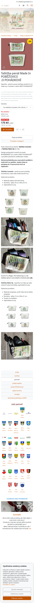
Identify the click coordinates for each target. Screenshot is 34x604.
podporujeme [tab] (17, 383)
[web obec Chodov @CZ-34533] (10, 471)
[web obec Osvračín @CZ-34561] (22, 471)
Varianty (4, 104)
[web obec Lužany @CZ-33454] (16, 484)
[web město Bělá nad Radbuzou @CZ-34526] (16, 423)
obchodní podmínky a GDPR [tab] (17, 398)
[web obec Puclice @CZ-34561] (16, 471)
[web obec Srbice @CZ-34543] (22, 456)
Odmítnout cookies (17, 594)
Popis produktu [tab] (17, 137)
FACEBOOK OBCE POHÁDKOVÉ (17, 499)
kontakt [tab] (17, 394)
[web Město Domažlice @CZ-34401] (10, 423)
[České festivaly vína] (10, 413)
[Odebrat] (17, 129)
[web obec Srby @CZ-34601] (28, 456)
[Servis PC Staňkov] (28, 413)
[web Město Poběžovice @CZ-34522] (10, 456)
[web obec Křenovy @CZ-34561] (16, 456)
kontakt (17, 514)
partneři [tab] (17, 380)
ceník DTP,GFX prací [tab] (17, 387)
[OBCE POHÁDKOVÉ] (5, 5)
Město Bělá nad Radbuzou (16, 430)
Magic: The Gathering (16, 276)
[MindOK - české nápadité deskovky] (16, 438)
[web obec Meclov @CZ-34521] (16, 443)
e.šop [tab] (17, 372)
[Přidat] (23, 129)
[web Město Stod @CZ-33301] (28, 423)
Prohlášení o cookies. (9, 584)
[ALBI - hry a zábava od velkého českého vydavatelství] (10, 438)
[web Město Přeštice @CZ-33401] (22, 423)
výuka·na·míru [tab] (17, 391)
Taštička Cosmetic (25, 147)
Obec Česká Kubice (3, 463)
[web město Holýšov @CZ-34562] (10, 443)
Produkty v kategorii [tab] (17, 141)
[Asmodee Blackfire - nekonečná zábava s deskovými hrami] (4, 437)
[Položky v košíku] (23, 5)
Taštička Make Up (8, 149)
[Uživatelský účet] (19, 5)
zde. (30, 529)
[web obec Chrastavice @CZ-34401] (22, 485)
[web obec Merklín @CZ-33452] (4, 471)
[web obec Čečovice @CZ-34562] (10, 485)
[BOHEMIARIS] (4, 413)
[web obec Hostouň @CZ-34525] (4, 443)
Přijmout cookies (17, 598)
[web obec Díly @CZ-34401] (28, 443)
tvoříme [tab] (17, 376)
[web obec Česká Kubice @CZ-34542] (4, 456)
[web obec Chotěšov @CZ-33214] (22, 443)
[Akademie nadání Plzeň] (16, 413)
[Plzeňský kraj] (28, 437)
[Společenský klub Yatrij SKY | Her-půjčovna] (17, 506)
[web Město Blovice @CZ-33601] (4, 423)
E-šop (15, 36)
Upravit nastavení (17, 589)
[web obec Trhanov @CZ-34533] (28, 471)
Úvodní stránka (6, 36)
